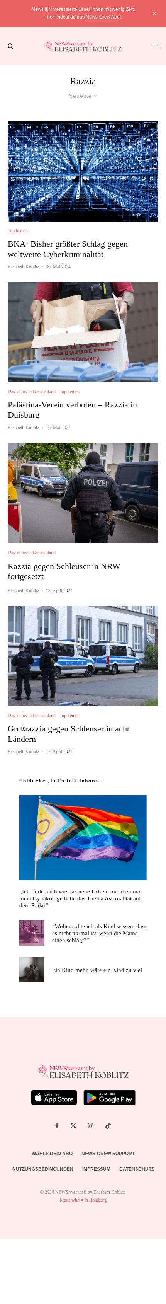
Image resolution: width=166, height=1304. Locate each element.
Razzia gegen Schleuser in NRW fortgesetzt (64, 571)
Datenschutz (136, 1169)
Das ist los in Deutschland (32, 391)
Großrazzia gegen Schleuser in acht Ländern (68, 733)
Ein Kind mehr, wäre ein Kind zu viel (97, 970)
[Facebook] (56, 1126)
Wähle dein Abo (52, 1153)
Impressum (96, 1169)
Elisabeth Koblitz (23, 266)
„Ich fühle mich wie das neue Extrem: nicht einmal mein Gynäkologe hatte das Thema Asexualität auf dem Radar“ (80, 898)
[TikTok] (108, 1126)
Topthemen (18, 231)
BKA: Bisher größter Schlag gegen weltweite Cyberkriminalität (68, 249)
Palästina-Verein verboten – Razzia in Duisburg (72, 409)
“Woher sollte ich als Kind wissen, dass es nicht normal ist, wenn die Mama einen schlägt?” (99, 933)
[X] (73, 1126)
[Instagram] (90, 1126)
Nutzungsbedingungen (42, 1169)
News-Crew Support (108, 1153)
